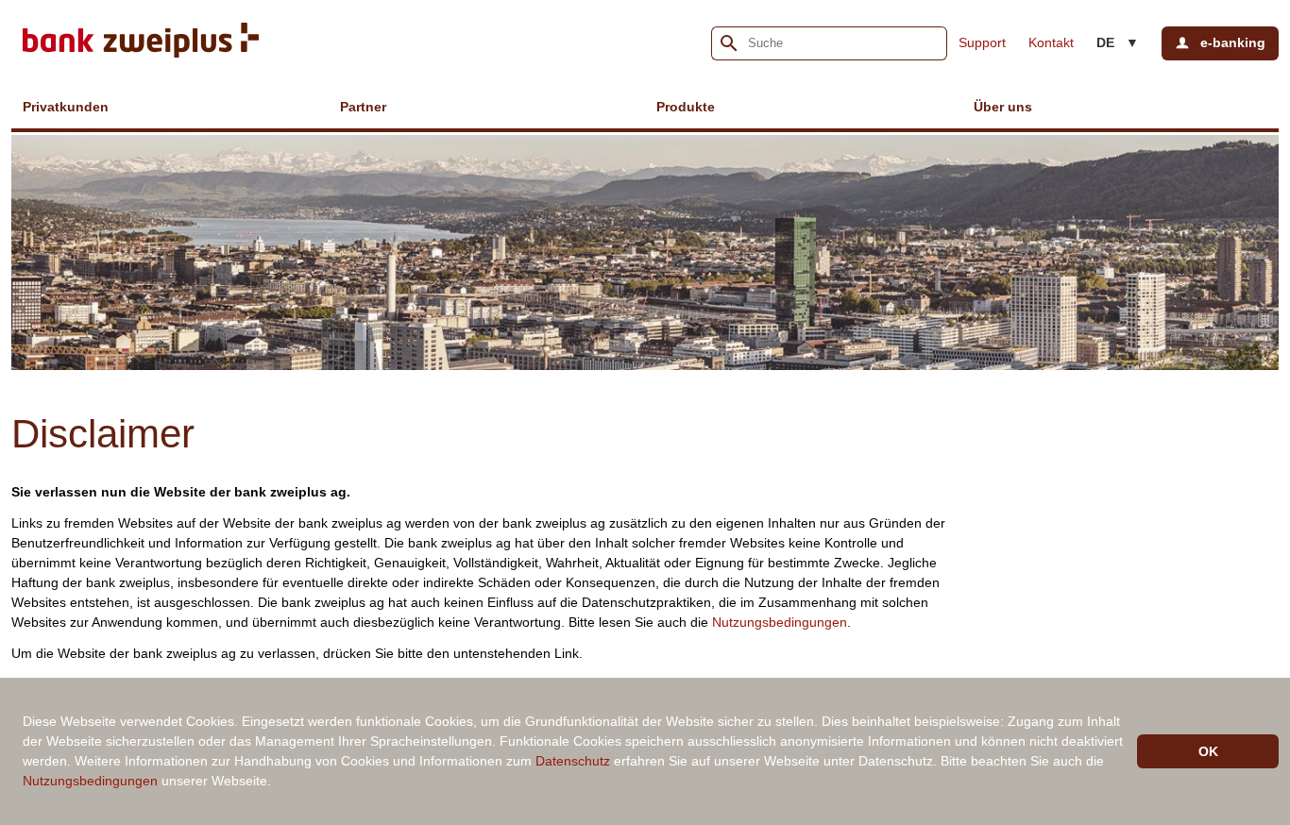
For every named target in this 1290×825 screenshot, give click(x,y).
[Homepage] (140, 43)
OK (1208, 751)
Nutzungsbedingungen (779, 622)
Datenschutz (572, 760)
